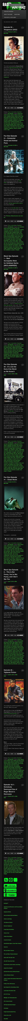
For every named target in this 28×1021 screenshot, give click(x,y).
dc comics (12, 548)
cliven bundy (20, 763)
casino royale (10, 860)
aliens (8, 346)
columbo (22, 229)
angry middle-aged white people (17, 760)
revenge (18, 124)
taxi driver (21, 773)
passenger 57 (7, 240)
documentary (17, 231)
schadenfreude (20, 771)
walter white (20, 468)
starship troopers (15, 355)
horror (18, 235)
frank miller (17, 550)
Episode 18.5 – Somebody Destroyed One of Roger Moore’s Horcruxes (10, 789)
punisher (6, 771)
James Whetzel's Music (9, 975)
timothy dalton (18, 872)
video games (13, 662)
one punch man (15, 459)
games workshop (9, 453)
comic (5, 764)
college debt (21, 449)
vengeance (6, 128)
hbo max (15, 453)
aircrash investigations (9, 444)
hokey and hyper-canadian (17, 455)
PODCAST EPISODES (8, 11)
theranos (10, 245)
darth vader (15, 348)
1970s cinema (20, 544)
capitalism (11, 229)
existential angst (10, 233)
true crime (13, 127)
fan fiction (20, 863)
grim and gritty (7, 551)
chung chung (17, 229)
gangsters (13, 235)
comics (17, 547)
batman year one (13, 546)
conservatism (7, 548)
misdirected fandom (15, 121)
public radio (13, 124)
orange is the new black (11, 654)
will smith (15, 663)
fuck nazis (16, 233)
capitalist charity (10, 116)
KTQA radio (11, 411)
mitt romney (15, 554)
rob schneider (13, 658)
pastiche (19, 556)
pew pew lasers (14, 867)
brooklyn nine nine (15, 228)
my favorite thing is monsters (13, 237)
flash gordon (6, 864)
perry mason (13, 240)
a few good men (20, 442)
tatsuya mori (19, 243)
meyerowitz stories (14, 653)
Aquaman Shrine (7, 911)
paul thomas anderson (8, 655)
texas (18, 125)
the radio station (15, 208)
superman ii (15, 467)
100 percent (19, 113)
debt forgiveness (18, 450)
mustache (18, 457)
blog (10, 713)
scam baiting (10, 464)
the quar (20, 244)
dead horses (11, 450)
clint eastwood (14, 763)
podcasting (8, 124)
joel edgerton (9, 651)
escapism (14, 452)
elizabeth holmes (15, 232)
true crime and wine (19, 127)
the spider (10, 774)
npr (11, 123)
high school (20, 453)
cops (22, 116)
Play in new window (12, 112)
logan (11, 552)
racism (20, 240)
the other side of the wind (12, 468)
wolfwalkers (8, 249)
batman (12, 114)
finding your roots (17, 119)
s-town (21, 124)
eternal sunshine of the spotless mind (12, 647)
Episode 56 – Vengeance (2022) (10, 28)
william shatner (17, 248)
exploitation (6, 119)
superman (10, 467)
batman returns (17, 114)
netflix (22, 653)
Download (19, 112)
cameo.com (6, 229)
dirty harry (17, 117)
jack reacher (15, 351)
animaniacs (16, 444)
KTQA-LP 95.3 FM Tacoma (9, 983)
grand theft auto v (14, 649)
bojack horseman (7, 228)
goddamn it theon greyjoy (9, 767)
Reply (8, 358)
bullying (16, 643)
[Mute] (18, 108)
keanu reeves (17, 236)
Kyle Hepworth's (11, 987)
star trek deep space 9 (14, 773)
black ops (12, 346)
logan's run (8, 867)
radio (5, 241)
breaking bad (17, 346)
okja (5, 654)
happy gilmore (9, 650)
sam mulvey (15, 241)
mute (20, 653)
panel (14, 770)
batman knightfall (7, 446)
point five (10, 868)
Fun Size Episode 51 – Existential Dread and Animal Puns (10, 139)
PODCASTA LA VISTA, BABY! (10, 17)
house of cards (16, 650)
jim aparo (13, 456)
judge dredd (18, 456)
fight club (12, 550)
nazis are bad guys (8, 459)
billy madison (15, 642)
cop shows (6, 450)
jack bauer (10, 351)
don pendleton (17, 766)
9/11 (20, 344)
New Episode (10, 113)
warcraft (22, 662)
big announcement (15, 446)
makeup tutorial (7, 121)
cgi (9, 449)
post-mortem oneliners (17, 868)
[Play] (5, 108)
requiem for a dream (19, 558)
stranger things (19, 658)
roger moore (18, 869)
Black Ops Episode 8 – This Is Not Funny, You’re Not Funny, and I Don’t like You (11, 574)
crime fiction (9, 348)
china (12, 645)
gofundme (10, 120)
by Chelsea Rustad (11, 971)
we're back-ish (16, 247)
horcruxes (6, 865)
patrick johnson (7, 558)
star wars (13, 872)
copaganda (6, 231)
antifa (5, 546)
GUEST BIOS (17, 14)
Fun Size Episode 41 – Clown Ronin (10, 478)
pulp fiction (21, 770)
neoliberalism (7, 555)
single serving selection (12, 125)
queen (5, 869)
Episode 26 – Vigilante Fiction (10, 671)
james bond (16, 865)
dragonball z (9, 452)
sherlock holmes (16, 871)
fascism (14, 350)
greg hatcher (17, 767)
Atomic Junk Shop (8, 919)
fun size (8, 235)
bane (18, 445)
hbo (16, 235)
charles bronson (7, 763)
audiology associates (11, 445)
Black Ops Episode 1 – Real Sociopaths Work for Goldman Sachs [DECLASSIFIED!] (11, 261)
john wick (20, 351)
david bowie (16, 645)
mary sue (20, 651)
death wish (12, 117)
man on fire (10, 770)
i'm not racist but (7, 456)
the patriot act (7, 356)
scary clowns (16, 464)
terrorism (21, 355)
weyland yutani (10, 248)
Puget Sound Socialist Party (15, 67)
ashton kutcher (7, 114)
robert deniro (6, 559)
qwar (17, 240)
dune (11, 232)
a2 (18, 227)
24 (17, 344)
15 (22, 670)
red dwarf (13, 558)
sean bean (21, 241)
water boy (11, 663)
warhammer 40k (7, 469)
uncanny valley (16, 661)
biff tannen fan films (8, 642)
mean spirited (7, 653)
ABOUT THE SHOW (8, 14)
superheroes (18, 559)
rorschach (6, 463)
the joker (9, 560)
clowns (16, 449)
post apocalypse (16, 460)
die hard (5, 350)
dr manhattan (14, 646)
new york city (13, 555)
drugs (21, 117)
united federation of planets (12, 246)
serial (5, 125)
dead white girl (7, 117)
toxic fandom (15, 245)
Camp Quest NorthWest (9, 929)
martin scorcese (16, 552)
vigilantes (11, 128)
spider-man (6, 773)
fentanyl (11, 119)
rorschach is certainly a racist (15, 463)
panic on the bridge (17, 239)
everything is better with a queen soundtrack (13, 862)
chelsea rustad (17, 116)
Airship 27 (6, 903)
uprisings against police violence (16, 203)
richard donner (16, 461)
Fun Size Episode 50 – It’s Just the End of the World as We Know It (10, 367)
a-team (18, 759)
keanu (21, 235)
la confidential (21, 120)
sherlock (10, 871)
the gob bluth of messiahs (12, 244)
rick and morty (9, 241)
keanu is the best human (9, 236)
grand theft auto (7, 649)
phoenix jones (10, 460)
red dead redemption (11, 869)
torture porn (12, 356)
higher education (7, 455)
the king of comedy (15, 560)
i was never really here (15, 551)
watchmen (13, 469)
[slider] (21, 107)
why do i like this (12, 778)
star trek (5, 243)
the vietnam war (9, 775)
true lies (11, 661)
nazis (21, 237)
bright (13, 643)
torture (7, 661)
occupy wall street (13, 556)
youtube (19, 128)
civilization (12, 449)
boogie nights (12, 448)
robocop (9, 355)
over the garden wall (8, 239)
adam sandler (20, 641)
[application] (14, 107)
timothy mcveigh (11, 777)
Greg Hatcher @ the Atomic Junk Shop (12, 964)
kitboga (8, 457)
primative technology (8, 461)
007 (18, 859)
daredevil (9, 764)
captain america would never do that (15, 762)
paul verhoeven (15, 354)
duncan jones (20, 646)
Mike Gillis (6, 33)
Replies (17, 249)
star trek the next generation (12, 465)
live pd (5, 237)
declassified (20, 348)
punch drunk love (15, 657)
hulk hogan (11, 865)
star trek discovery (12, 243)
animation (22, 227)
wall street (14, 562)
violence (15, 128)
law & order (13, 457)
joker (9, 552)
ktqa (22, 236)
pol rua (17, 770)
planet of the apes (17, 655)
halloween (15, 120)
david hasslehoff (9, 861)
